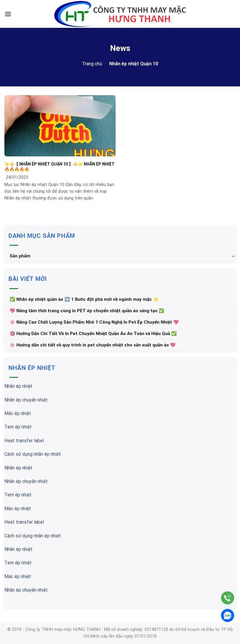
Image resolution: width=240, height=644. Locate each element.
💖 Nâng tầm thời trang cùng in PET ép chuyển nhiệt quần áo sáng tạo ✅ (87, 310)
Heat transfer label (24, 440)
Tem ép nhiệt (18, 427)
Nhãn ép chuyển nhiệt (26, 400)
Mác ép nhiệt (17, 413)
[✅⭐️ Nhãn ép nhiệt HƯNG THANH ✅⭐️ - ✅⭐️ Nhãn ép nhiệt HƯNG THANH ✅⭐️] (120, 14)
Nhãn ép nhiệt (18, 386)
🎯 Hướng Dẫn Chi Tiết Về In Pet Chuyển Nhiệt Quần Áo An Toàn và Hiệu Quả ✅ (93, 333)
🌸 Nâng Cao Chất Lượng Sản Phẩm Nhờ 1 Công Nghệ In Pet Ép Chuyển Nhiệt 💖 (94, 322)
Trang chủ (92, 63)
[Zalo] (227, 615)
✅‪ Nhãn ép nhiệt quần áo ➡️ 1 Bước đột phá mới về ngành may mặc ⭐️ (84, 299)
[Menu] (7, 14)
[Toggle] (233, 255)
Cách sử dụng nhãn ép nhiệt (32, 454)
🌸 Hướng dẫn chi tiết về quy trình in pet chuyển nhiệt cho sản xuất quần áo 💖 (93, 345)
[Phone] (227, 597)
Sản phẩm (20, 256)
